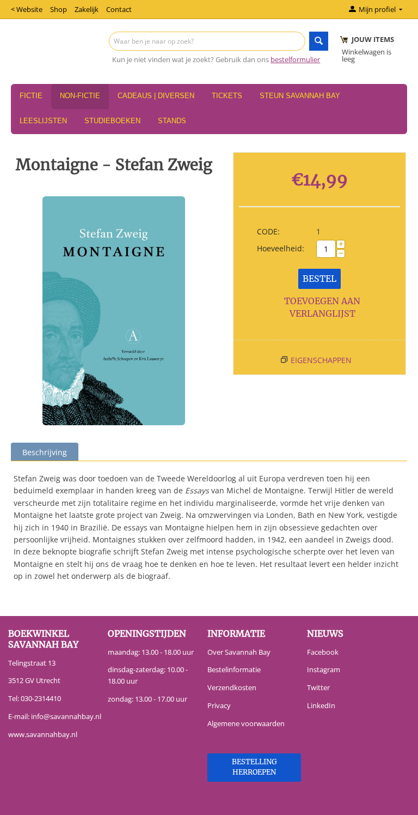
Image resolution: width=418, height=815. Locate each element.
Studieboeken (112, 121)
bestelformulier (295, 59)
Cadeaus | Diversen (156, 96)
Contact (119, 9)
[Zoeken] (318, 41)
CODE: (268, 231)
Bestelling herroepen (254, 767)
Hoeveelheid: (280, 248)
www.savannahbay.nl (42, 734)
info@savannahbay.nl (66, 716)
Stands (172, 121)
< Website (26, 9)
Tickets (227, 96)
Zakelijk (87, 9)
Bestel (319, 278)
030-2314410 (41, 698)
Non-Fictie (80, 96)
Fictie (31, 96)
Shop (58, 9)
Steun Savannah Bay (300, 96)
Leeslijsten (43, 121)
